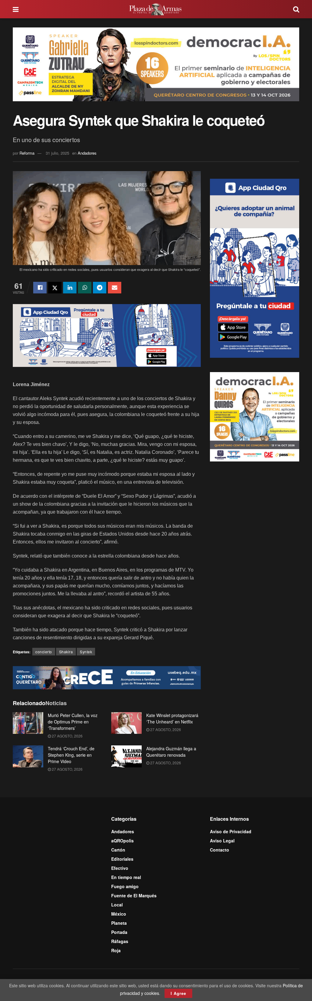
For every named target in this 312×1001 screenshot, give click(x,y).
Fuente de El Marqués (134, 895)
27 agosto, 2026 (67, 735)
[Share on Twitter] (55, 287)
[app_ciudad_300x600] (254, 267)
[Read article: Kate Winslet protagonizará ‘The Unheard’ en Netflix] (126, 723)
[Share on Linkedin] (69, 287)
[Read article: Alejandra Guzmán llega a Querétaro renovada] (126, 756)
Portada (119, 932)
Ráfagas (119, 941)
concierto (43, 651)
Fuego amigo (125, 886)
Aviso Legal (222, 841)
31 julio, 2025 (57, 153)
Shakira (66, 651)
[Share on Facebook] (40, 287)
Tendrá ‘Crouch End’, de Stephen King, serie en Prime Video (71, 754)
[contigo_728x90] (107, 677)
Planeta (119, 923)
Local (117, 905)
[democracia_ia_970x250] (156, 64)
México (118, 914)
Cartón (118, 850)
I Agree (178, 993)
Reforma (27, 153)
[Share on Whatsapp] (84, 287)
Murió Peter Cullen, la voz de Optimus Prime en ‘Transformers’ (73, 721)
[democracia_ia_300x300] (254, 416)
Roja (116, 950)
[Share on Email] (114, 287)
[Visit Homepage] (156, 9)
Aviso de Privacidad (230, 831)
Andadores (87, 153)
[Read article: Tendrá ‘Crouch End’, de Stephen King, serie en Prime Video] (28, 756)
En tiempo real (126, 877)
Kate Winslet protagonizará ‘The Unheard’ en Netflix (172, 718)
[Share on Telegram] (99, 287)
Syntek (86, 651)
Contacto (219, 850)
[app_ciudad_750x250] (107, 335)
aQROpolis (122, 841)
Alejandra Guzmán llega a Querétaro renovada (171, 751)
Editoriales (122, 859)
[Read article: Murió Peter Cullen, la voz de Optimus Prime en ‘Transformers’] (28, 723)
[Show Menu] (16, 9)
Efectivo (119, 868)
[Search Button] (296, 9)
